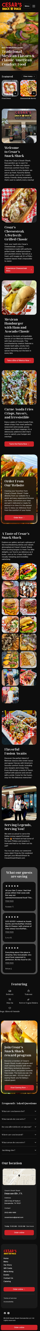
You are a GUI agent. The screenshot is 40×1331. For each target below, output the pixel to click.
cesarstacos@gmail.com (13, 1217)
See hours (30, 1226)
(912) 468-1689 (10, 1213)
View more (9, 901)
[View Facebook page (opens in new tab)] (5, 1313)
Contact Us (8, 1278)
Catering (7, 1281)
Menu (27, 6)
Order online (19, 1232)
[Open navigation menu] (34, 6)
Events (6, 1275)
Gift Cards (8, 1268)
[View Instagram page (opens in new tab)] (8, 1313)
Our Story (8, 1265)
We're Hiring (8, 1271)
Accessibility (8, 1302)
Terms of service (10, 1298)
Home (6, 1258)
